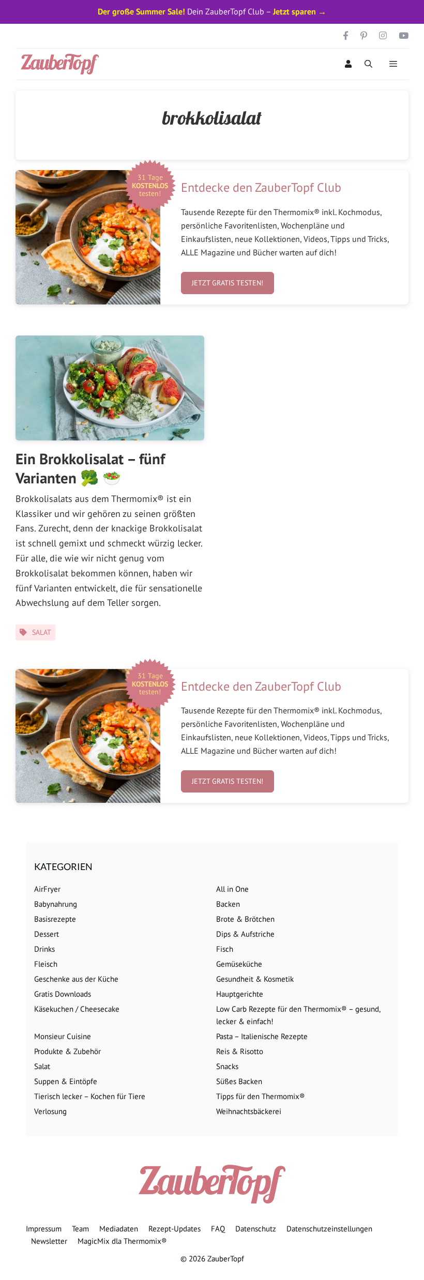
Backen (228, 904)
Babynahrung (55, 904)
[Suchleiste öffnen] (368, 64)
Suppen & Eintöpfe (65, 1081)
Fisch (224, 949)
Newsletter (49, 1241)
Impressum (44, 1228)
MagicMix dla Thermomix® (122, 1241)
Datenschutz (255, 1228)
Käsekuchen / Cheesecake (76, 1009)
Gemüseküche (239, 964)
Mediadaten (118, 1228)
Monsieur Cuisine (62, 1036)
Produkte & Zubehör (67, 1051)
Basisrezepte (55, 919)
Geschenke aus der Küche (76, 979)
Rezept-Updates (174, 1228)
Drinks (44, 949)
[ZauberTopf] (62, 64)
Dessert (46, 934)
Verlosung (50, 1111)
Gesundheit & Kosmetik (255, 979)
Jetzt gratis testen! (227, 282)
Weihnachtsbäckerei (248, 1111)
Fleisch (45, 964)
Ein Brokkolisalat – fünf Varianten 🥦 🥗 (90, 468)
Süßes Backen (239, 1081)
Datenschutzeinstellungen (329, 1228)
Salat (41, 632)
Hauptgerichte (239, 994)
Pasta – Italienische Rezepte (262, 1036)
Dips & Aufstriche (245, 934)
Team (80, 1228)
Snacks (227, 1066)
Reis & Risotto (239, 1051)
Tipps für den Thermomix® (260, 1096)
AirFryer (47, 889)
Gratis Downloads (62, 994)
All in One (232, 889)
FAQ (218, 1228)
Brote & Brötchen (245, 919)
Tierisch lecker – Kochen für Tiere (89, 1096)
